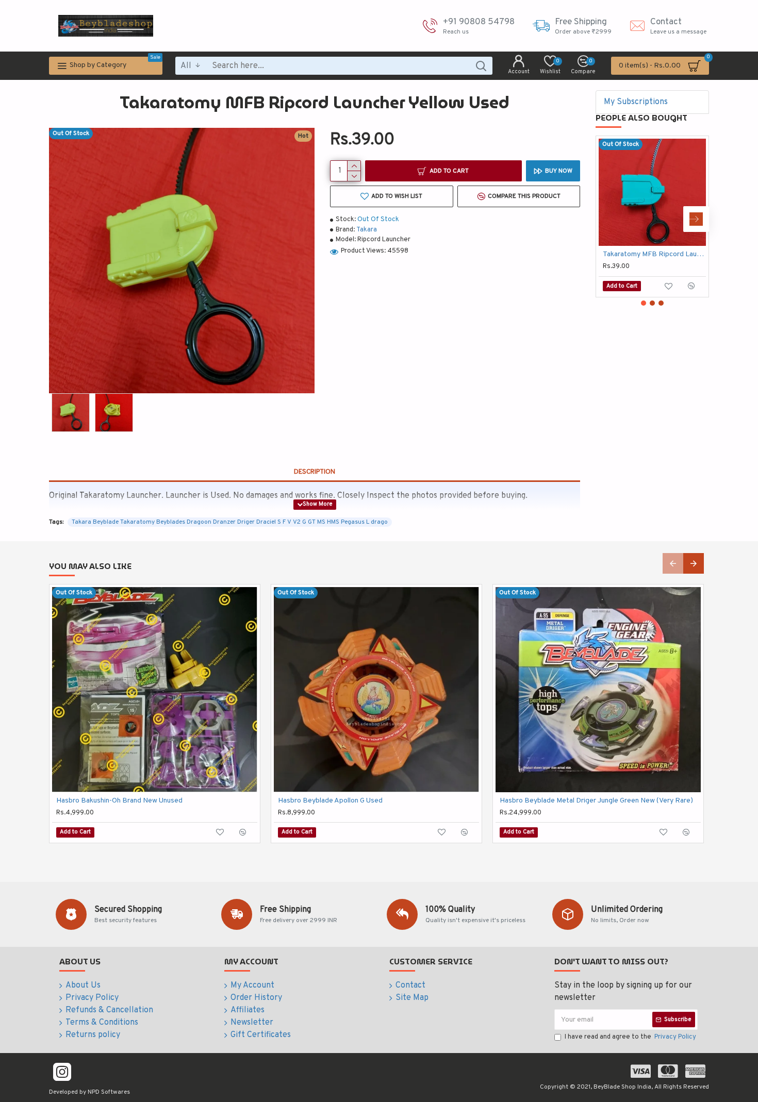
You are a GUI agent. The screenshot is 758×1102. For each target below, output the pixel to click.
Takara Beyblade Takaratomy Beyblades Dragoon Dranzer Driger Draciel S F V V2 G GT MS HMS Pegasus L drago (230, 522)
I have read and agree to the (630, 1037)
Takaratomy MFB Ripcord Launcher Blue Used (654, 254)
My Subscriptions (636, 102)
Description (314, 472)
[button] (608, 219)
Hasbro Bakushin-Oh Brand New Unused (119, 800)
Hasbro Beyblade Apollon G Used (330, 800)
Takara (366, 230)
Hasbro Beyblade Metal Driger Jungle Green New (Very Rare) (596, 800)
